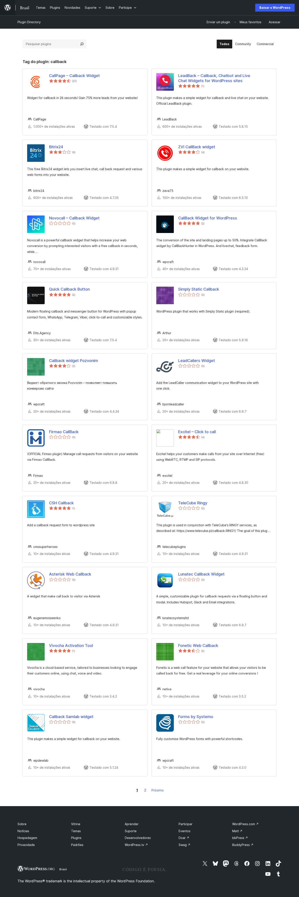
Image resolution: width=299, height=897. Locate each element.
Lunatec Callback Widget (201, 574)
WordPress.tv (136, 845)
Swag (184, 845)
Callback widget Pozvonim (73, 360)
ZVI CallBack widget (196, 147)
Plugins (76, 838)
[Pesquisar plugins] (81, 44)
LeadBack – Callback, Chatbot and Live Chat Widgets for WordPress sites (214, 78)
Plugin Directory (29, 22)
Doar (184, 838)
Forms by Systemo (195, 716)
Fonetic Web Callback (198, 645)
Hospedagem (27, 838)
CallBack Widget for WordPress (207, 218)
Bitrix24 (56, 147)
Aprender (132, 824)
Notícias (23, 831)
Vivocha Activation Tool (71, 645)
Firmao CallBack (64, 431)
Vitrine (75, 824)
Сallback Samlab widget (71, 716)
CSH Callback (61, 503)
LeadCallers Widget (196, 360)
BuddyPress (242, 845)
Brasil (63, 869)
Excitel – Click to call (197, 431)
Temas (76, 831)
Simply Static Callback (198, 289)
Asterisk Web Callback (70, 574)
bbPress (240, 838)
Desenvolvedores (138, 838)
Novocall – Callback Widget (74, 218)
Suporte (131, 831)
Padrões (77, 845)
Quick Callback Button (69, 289)
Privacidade (26, 845)
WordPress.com (245, 824)
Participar (185, 824)
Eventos (184, 831)
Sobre (22, 824)
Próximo (157, 790)
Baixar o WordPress (274, 7)
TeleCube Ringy (192, 503)
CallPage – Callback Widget (74, 75)
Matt (237, 831)
